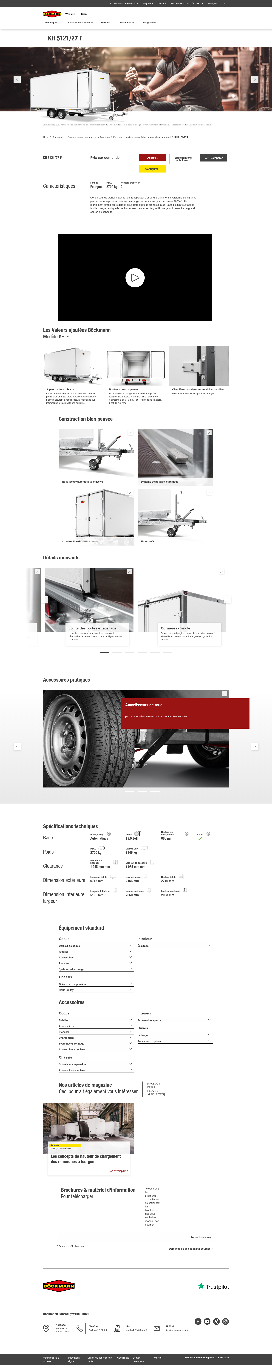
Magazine (148, 4)
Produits (55, 1146)
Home (46, 137)
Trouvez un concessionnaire (124, 4)
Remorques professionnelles (82, 137)
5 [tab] (155, 651)
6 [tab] (167, 651)
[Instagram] (225, 1321)
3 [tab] (129, 651)
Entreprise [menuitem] (125, 23)
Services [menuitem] (105, 23)
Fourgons (105, 137)
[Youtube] (207, 1321)
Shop (84, 14)
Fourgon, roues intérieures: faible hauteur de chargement (142, 137)
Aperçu (151, 158)
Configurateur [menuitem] (149, 23)
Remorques (58, 137)
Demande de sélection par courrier (189, 1249)
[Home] (52, 14)
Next (254, 79)
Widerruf (158, 1358)
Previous (17, 79)
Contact (162, 4)
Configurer (151, 169)
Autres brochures (200, 1237)
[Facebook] (198, 1321)
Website (70, 14)
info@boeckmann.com (177, 1330)
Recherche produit (180, 4)
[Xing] (216, 1321)
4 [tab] (142, 651)
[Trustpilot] (213, 1286)
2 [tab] (117, 651)
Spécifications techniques (183, 159)
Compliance (123, 1358)
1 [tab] (104, 651)
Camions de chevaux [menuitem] (79, 23)
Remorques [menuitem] (51, 23)
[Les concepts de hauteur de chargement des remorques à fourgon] (88, 1128)
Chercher (199, 4)
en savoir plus (118, 1171)
